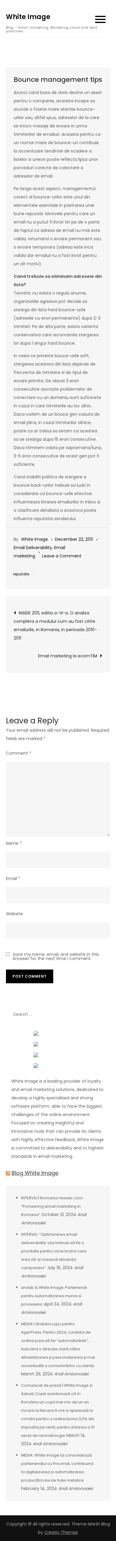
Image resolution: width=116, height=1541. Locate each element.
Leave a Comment (61, 556)
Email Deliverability (33, 548)
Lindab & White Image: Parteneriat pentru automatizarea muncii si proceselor (54, 1296)
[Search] (102, 1014)
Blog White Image (35, 1173)
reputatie (21, 574)
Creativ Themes (61, 1532)
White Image (28, 16)
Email (13, 879)
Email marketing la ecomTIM (67, 656)
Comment (18, 753)
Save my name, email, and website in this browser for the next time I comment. (56, 956)
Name (14, 843)
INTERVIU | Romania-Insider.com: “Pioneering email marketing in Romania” (52, 1206)
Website (14, 914)
